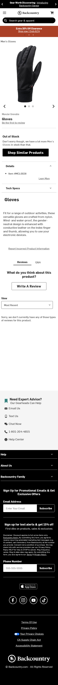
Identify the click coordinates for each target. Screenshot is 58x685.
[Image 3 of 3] (33, 106)
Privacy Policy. (40, 554)
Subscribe (45, 508)
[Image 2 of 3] (29, 106)
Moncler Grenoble (10, 114)
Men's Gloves (8, 41)
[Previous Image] (4, 106)
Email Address (12, 501)
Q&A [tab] (38, 262)
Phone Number (12, 561)
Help (3, 454)
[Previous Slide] (2, 4)
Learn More (44, 178)
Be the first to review (13, 122)
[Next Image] (53, 106)
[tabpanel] (29, 298)
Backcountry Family (13, 476)
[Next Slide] (55, 4)
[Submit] (5, 20)
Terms (29, 554)
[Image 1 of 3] (25, 106)
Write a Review (29, 286)
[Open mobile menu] (4, 13)
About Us (6, 465)
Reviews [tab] (22, 262)
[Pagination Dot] (25, 35)
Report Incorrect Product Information (28, 248)
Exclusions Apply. (11, 537)
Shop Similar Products (26, 152)
